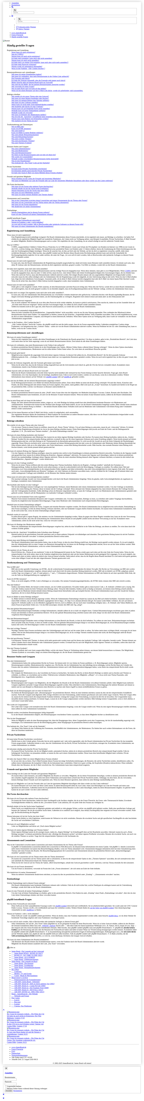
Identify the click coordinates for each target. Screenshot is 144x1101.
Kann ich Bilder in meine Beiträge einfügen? (27, 133)
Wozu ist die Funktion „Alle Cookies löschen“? (28, 68)
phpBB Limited (51, 377)
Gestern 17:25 (20, 1018)
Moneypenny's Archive (19, 978)
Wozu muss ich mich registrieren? (23, 52)
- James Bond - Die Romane (22, 963)
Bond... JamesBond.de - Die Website (24, 994)
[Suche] (15, 10)
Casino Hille (11, 1026)
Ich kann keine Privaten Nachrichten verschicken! (29, 169)
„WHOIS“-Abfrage (48, 926)
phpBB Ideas (113, 916)
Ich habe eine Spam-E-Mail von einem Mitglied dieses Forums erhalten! (36, 173)
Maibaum (10, 1018)
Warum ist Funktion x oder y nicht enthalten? (27, 222)
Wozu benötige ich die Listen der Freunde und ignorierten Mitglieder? (36, 179)
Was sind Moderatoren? (19, 151)
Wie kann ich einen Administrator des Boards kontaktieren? (32, 226)
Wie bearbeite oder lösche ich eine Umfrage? (27, 107)
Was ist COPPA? (17, 54)
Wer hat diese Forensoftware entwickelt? (25, 220)
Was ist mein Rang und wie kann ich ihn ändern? (28, 88)
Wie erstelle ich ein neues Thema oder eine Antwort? (30, 96)
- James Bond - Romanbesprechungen (25, 967)
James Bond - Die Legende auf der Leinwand (27, 951)
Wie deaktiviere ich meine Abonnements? (26, 206)
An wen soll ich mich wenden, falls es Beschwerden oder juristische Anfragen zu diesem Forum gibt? (47, 224)
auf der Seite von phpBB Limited (102, 908)
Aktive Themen (23, 29)
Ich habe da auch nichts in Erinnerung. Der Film (24, 1016)
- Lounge (15, 1004)
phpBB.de (67, 377)
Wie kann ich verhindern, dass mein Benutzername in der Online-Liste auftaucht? (40, 76)
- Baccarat (15, 1002)
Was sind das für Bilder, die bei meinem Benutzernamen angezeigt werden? (38, 84)
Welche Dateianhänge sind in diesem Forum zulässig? (30, 212)
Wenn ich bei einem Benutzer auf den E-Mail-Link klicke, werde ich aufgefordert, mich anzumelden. (47, 91)
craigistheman (12, 1034)
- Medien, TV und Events (21, 974)
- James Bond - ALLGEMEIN (23, 957)
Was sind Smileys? (18, 131)
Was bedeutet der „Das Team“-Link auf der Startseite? (30, 163)
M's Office (15, 970)
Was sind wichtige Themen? (21, 139)
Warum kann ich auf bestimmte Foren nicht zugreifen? (30, 109)
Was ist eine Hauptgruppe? (20, 161)
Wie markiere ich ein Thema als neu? (24, 121)
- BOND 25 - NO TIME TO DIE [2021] (26, 955)
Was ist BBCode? (17, 127)
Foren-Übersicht (17, 1049)
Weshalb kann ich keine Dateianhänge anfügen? (28, 111)
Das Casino (15, 998)
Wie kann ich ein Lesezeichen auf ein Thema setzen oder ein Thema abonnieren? (40, 202)
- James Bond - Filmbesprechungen (24, 959)
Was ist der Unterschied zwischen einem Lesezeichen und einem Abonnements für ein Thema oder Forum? (49, 200)
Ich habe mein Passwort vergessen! (23, 64)
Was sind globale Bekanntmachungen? (25, 135)
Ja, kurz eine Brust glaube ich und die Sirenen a (24, 1032)
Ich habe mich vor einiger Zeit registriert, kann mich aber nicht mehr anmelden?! (39, 62)
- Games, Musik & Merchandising (24, 976)
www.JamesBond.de (18, 1047)
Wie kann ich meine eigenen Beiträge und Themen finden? (32, 195)
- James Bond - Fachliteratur (22, 965)
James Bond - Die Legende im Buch (24, 961)
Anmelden (15, 3)
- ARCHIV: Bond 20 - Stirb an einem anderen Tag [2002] (32, 984)
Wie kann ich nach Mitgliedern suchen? (25, 193)
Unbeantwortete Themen (27, 27)
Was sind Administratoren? (20, 149)
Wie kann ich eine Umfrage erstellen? (24, 102)
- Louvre (15, 1000)
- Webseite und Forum (20, 996)
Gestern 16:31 (23, 1034)
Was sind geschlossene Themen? (23, 141)
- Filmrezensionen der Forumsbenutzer (26, 980)
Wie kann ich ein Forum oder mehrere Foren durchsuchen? (32, 186)
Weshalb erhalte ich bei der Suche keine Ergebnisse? (30, 188)
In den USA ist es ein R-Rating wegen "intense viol (25, 1024)
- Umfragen (16, 972)
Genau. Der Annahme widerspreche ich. (21, 1040)
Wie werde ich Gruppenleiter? (22, 157)
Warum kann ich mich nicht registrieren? (25, 56)
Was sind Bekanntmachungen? (22, 137)
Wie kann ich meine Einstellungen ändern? (26, 74)
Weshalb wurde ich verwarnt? (22, 113)
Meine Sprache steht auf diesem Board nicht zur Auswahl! (32, 82)
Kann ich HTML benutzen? (21, 129)
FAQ (13, 1051)
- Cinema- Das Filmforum (21, 1006)
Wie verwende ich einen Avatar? (22, 86)
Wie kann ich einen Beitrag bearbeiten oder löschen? (30, 98)
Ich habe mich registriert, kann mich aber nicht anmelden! (31, 58)
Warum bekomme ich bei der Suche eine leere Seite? (30, 190)
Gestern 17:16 (22, 1026)
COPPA (128, 271)
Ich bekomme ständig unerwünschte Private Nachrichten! (31, 171)
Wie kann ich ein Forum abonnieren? (24, 204)
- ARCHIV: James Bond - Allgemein (25, 982)
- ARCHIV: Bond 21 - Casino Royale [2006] (28, 986)
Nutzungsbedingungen (19, 1055)
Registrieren (15, 5)
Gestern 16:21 (22, 1042)
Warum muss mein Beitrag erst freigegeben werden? (29, 119)
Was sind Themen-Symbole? (21, 143)
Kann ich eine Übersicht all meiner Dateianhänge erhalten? (32, 214)
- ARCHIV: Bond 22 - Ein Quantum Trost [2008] (30, 988)
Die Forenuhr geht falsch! (20, 78)
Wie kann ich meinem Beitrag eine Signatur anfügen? (30, 100)
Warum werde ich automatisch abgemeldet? (26, 66)
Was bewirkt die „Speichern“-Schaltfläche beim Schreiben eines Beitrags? (37, 117)
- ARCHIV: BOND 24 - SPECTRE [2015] (27, 992)
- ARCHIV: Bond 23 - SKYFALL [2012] (27, 990)
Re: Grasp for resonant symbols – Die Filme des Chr (25, 1014)
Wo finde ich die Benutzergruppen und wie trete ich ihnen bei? (33, 155)
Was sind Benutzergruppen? (21, 153)
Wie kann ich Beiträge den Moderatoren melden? (28, 115)
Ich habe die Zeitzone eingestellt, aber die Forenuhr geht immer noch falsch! (38, 80)
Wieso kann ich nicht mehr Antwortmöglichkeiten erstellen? (32, 104)
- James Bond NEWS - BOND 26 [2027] (27, 953)
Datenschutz (15, 1053)
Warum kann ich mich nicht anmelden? (25, 60)
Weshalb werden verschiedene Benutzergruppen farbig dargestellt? (35, 159)
